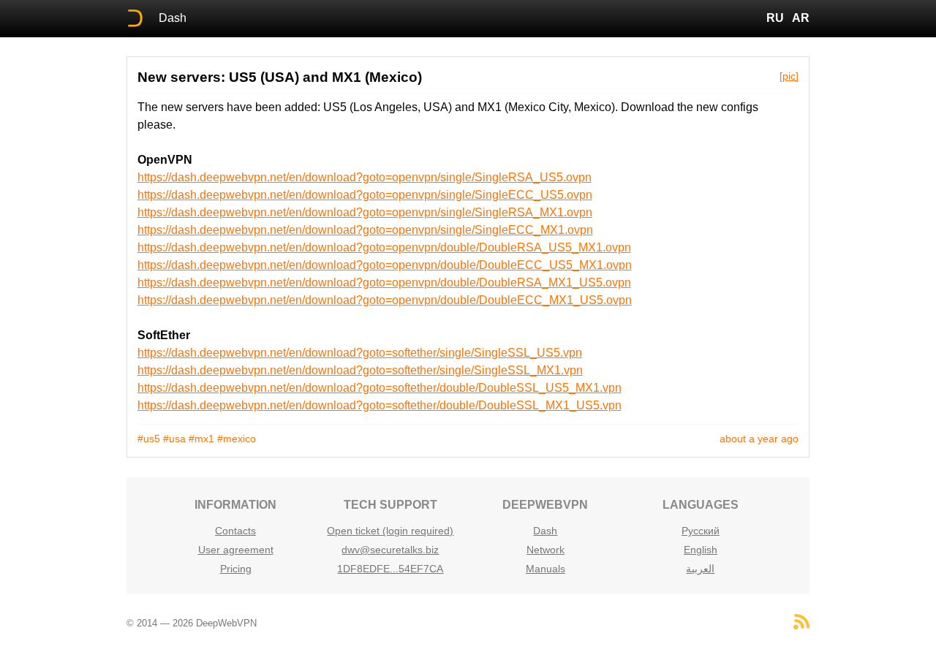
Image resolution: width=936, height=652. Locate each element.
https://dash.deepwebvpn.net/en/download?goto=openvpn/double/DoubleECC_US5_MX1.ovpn (384, 265)
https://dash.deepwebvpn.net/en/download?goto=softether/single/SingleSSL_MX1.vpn (360, 370)
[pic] (789, 76)
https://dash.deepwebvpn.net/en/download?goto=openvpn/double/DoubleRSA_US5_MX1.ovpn (384, 247)
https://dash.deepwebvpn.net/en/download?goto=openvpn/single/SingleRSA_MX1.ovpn (364, 212)
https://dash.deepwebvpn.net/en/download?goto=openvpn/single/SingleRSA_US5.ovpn (364, 177)
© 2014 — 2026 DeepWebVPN (192, 623)
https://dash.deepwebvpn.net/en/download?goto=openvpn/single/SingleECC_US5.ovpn (364, 195)
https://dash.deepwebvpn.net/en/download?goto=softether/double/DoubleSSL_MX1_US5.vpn (379, 405)
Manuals (545, 569)
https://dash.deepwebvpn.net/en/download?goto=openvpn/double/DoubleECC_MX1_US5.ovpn (384, 300)
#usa (174, 438)
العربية (700, 569)
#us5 (148, 438)
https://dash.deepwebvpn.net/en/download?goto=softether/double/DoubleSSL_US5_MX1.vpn (379, 388)
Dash (172, 18)
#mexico (236, 438)
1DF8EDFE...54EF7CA (390, 569)
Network (545, 550)
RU (775, 18)
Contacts (235, 531)
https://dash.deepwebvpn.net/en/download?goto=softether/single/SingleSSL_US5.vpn (359, 352)
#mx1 (201, 438)
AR (800, 18)
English (700, 550)
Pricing (236, 569)
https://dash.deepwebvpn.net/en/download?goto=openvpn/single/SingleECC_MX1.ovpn (365, 230)
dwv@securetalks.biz (390, 550)
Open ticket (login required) (390, 531)
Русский (701, 531)
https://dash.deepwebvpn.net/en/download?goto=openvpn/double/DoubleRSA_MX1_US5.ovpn (384, 282)
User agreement (235, 550)
